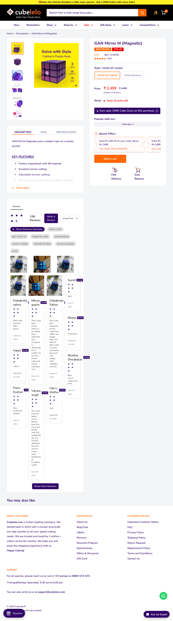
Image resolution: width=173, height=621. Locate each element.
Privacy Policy (135, 532)
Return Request (136, 543)
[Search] (142, 12)
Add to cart (110, 158)
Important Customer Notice (142, 522)
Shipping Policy (136, 537)
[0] (163, 13)
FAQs (44, 132)
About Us (82, 522)
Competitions (147, 25)
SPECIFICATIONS (66, 132)
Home (10, 33)
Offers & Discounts (87, 553)
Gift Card (82, 558)
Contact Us (133, 558)
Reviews (81, 537)
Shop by (68, 25)
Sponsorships (84, 548)
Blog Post (82, 527)
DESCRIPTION (23, 132)
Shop (50, 25)
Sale (86, 25)
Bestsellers (33, 25)
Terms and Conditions (139, 553)
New (16, 25)
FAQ (129, 527)
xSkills (80, 532)
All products (22, 33)
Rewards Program (87, 543)
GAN (96, 54)
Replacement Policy (138, 548)
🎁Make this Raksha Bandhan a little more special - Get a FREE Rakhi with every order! (86, 2)
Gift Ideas (105, 25)
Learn (125, 25)
